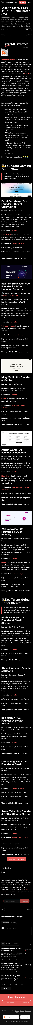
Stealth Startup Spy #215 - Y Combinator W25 (11, 950)
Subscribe (23, 2)
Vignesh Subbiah (18, 335)
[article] (16, 954)
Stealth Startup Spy (8, 60)
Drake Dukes (12, 956)
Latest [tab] (8, 944)
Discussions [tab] (15, 944)
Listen (29, 30)
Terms (22, 1011)
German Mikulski (18, 244)
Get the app (25, 1017)
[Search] (30, 944)
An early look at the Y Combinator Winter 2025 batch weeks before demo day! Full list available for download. (11, 954)
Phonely (6, 534)
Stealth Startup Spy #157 (10, 963)
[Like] (3, 34)
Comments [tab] (5, 922)
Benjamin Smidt (17, 837)
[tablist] (9, 922)
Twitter (22, 788)
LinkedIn (14, 231)
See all (5, 988)
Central (8, 380)
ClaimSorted (8, 206)
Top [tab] (3, 944)
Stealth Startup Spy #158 (10, 976)
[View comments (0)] (7, 34)
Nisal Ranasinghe (18, 574)
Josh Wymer (16, 405)
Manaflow (20, 452)
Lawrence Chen (17, 487)
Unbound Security (12, 289)
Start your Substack (12, 1017)
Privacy (17, 1011)
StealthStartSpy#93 (10, 295)
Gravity (27, 74)
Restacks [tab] (13, 922)
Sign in (29, 2)
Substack (7, 1021)
